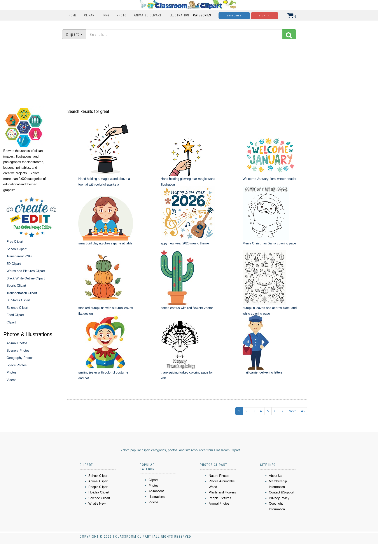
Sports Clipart (16, 285)
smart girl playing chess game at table (105, 243)
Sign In (264, 15)
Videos (11, 380)
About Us (275, 475)
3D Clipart (14, 263)
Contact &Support (281, 492)
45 (302, 411)
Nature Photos (219, 475)
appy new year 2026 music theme (185, 243)
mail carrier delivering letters (263, 372)
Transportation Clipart (22, 293)
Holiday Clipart (98, 492)
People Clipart (98, 487)
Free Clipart (15, 241)
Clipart (90, 15)
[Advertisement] (189, 73)
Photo (121, 15)
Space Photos (17, 365)
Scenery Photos (18, 350)
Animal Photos (17, 343)
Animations (156, 491)
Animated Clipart (147, 15)
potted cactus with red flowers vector (187, 308)
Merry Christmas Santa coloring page (269, 243)
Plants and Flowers (222, 492)
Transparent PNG (19, 256)
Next (292, 411)
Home (73, 15)
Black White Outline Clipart (26, 278)
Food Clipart (15, 315)
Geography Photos (20, 358)
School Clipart (16, 249)
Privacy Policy (279, 498)
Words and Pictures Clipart (26, 271)
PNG (106, 15)
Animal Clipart (98, 481)
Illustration (179, 15)
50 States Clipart (18, 300)
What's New (97, 503)
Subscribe (234, 15)
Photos (12, 372)
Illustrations (157, 496)
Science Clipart (17, 307)
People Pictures (220, 498)
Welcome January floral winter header (269, 179)
